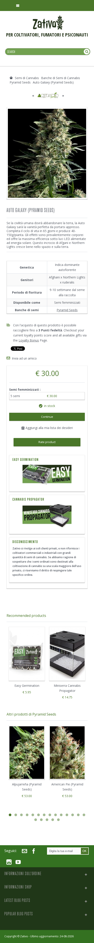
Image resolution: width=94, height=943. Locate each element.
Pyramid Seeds (67, 310)
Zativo (24, 936)
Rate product (47, 442)
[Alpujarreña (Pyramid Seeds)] (26, 752)
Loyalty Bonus (29, 340)
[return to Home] (11, 77)
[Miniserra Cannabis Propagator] (47, 516)
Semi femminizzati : (25, 389)
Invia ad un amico (24, 358)
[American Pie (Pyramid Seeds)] (67, 752)
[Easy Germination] (47, 475)
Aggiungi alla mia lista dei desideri (49, 428)
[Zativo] (48, 18)
